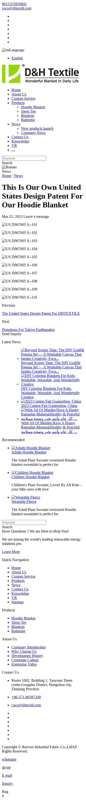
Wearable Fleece (23, 502)
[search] (13, 151)
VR (14, 145)
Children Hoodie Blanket (30, 477)
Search (7, 163)
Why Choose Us (24, 651)
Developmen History (27, 656)
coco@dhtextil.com (16, 8)
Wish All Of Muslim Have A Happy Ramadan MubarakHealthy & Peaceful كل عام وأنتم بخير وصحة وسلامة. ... (50, 427)
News (15, 124)
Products (18, 103)
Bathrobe (28, 120)
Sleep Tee (28, 111)
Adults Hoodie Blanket (28, 452)
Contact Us (19, 137)
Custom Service (23, 98)
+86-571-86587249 (26, 697)
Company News (33, 133)
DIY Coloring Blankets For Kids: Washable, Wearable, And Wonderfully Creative (50, 392)
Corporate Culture (25, 660)
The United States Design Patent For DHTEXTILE (41, 313)
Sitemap (17, 602)
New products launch (37, 128)
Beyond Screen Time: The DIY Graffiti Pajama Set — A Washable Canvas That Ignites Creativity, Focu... (51, 367)
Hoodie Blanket (33, 107)
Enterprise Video (24, 664)
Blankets (27, 116)
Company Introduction (28, 647)
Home (16, 90)
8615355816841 (14, 4)
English (17, 58)
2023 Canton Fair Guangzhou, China (49, 406)
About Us (18, 94)
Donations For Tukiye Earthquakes (28, 330)
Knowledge (20, 141)
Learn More (11, 552)
